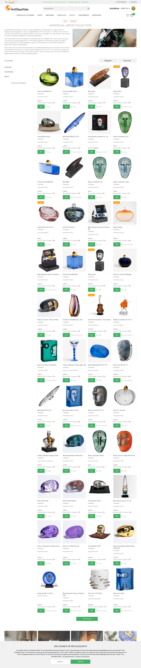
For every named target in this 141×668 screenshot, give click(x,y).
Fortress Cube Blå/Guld (70, 274)
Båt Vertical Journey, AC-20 (122, 501)
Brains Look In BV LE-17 (96, 410)
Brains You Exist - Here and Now (48, 320)
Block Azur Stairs (118, 593)
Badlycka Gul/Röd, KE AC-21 (122, 320)
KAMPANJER (96, 15)
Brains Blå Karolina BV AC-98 (97, 365)
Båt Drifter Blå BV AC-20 (71, 136)
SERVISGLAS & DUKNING (25, 15)
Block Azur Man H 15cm (71, 410)
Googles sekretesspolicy (82, 656)
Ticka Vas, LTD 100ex (95, 593)
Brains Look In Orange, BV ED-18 (124, 455)
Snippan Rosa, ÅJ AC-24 (45, 227)
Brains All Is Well (42, 501)
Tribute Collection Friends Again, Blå (74, 365)
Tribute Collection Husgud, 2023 (47, 455)
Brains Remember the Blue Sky (72, 455)
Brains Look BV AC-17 (120, 365)
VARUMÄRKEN (83, 15)
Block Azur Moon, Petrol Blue (46, 365)
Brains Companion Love (120, 136)
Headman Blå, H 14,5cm (45, 593)
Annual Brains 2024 (43, 136)
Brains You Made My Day (71, 546)
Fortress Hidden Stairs (70, 91)
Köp (41, 106)
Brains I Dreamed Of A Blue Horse (48, 546)
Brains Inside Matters (69, 501)
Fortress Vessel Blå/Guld (45, 182)
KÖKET (40, 15)
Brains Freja (91, 274)
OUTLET (72, 15)
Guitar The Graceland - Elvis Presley (99, 320)
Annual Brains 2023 (94, 546)
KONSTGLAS (61, 15)
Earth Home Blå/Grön (44, 91)
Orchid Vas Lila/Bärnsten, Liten (72, 320)
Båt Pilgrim (66, 182)
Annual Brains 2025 (94, 501)
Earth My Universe (69, 227)
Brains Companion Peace (96, 455)
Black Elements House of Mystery (48, 274)
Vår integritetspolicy (68, 656)
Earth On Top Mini (119, 410)
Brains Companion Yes (95, 182)
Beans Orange (117, 227)
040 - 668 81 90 (13, 1)
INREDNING (50, 15)
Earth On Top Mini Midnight (122, 274)
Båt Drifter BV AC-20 (44, 410)
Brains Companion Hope (121, 182)
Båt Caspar (91, 91)
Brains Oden (117, 91)
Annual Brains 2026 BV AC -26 (98, 136)
